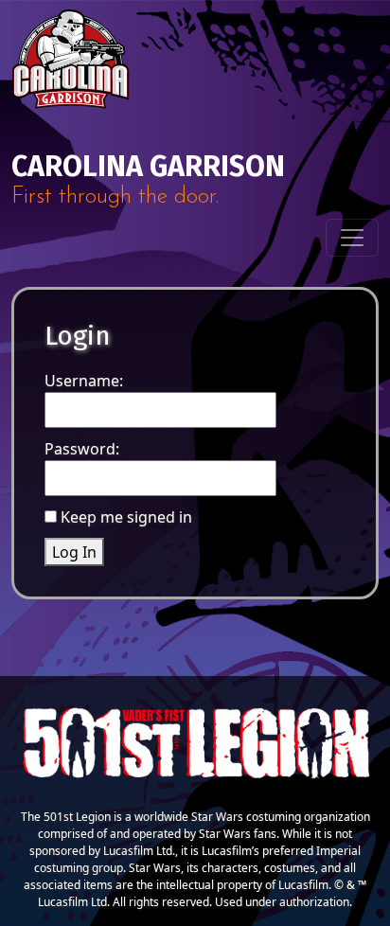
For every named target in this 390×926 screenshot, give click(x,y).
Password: (81, 448)
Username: (83, 380)
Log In (74, 552)
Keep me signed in (126, 517)
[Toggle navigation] (352, 238)
